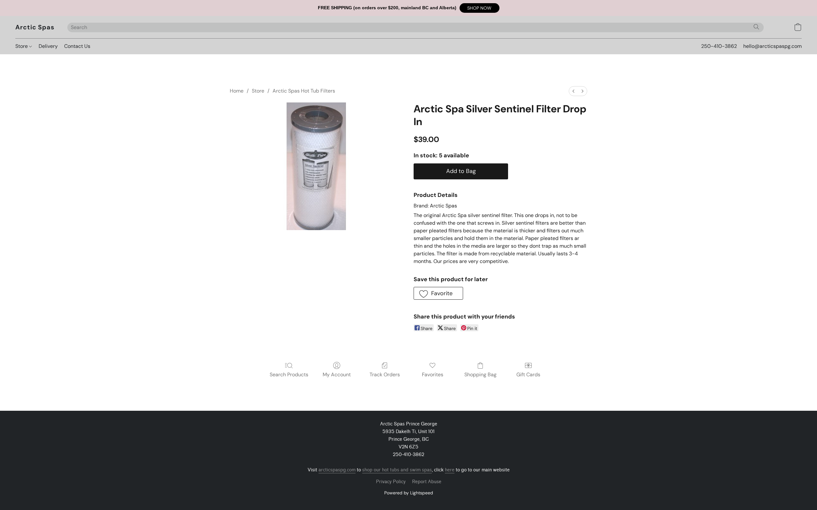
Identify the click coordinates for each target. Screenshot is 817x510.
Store (22, 46)
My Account (337, 374)
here (449, 470)
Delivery (48, 46)
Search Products (289, 374)
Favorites (432, 374)
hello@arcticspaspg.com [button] (772, 46)
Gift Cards (528, 374)
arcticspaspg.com (337, 470)
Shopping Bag (480, 374)
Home (237, 90)
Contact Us (77, 46)
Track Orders (385, 374)
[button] (479, 8)
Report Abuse (426, 481)
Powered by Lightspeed (408, 493)
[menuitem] (573, 91)
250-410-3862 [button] (719, 46)
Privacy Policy (391, 481)
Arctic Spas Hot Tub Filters (304, 90)
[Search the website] (756, 26)
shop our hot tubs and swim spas (397, 470)
